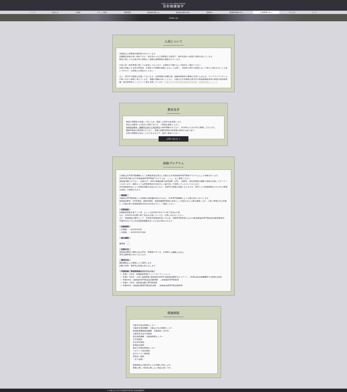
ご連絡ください (177, 252)
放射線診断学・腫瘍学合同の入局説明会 (143, 127)
